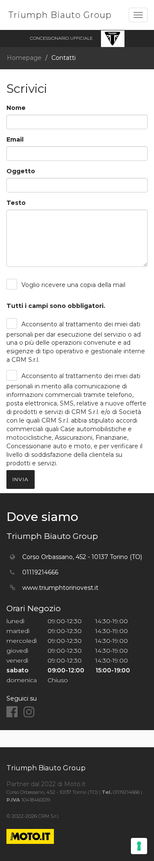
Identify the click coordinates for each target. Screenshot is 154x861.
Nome (16, 108)
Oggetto (20, 171)
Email (15, 139)
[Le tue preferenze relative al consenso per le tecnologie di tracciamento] (139, 846)
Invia (20, 479)
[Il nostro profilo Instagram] (29, 712)
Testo (16, 203)
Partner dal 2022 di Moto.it (46, 784)
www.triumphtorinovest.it (60, 588)
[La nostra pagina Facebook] (12, 712)
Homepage (24, 58)
